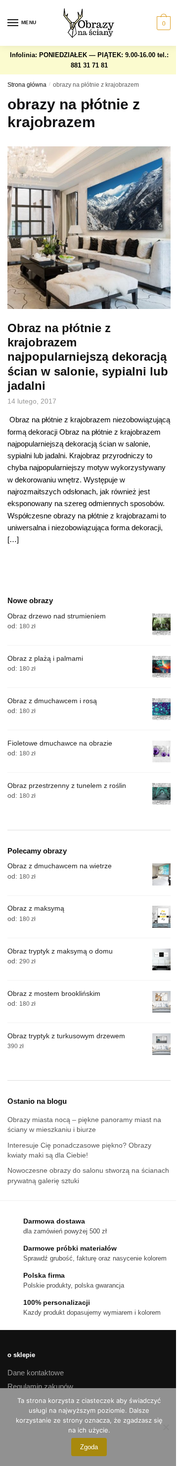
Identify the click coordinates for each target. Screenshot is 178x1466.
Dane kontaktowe (35, 1372)
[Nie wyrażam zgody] (166, 1427)
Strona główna (26, 84)
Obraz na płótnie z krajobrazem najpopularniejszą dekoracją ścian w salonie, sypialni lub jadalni (87, 356)
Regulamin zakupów (40, 1386)
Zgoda (89, 1447)
